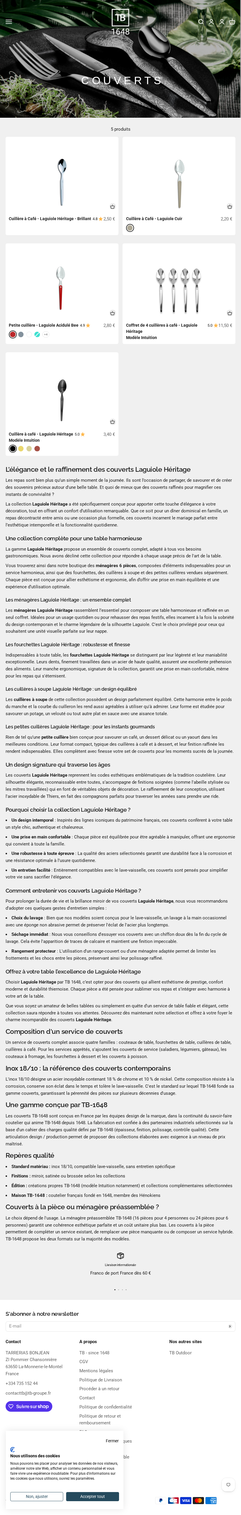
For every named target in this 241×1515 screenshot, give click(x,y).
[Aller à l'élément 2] (118, 1289)
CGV (83, 1361)
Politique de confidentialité (105, 1407)
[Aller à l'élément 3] (122, 1289)
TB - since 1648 (94, 1352)
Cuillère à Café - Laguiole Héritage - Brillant (50, 218)
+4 (46, 334)
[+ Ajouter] (113, 206)
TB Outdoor (180, 1352)
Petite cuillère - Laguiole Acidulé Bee (43, 325)
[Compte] (222, 22)
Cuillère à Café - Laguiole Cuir (154, 218)
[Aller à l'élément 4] (125, 1289)
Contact (87, 1398)
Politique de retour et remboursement (100, 1419)
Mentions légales (96, 1370)
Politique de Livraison (100, 1380)
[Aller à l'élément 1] (114, 1289)
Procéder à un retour (99, 1388)
